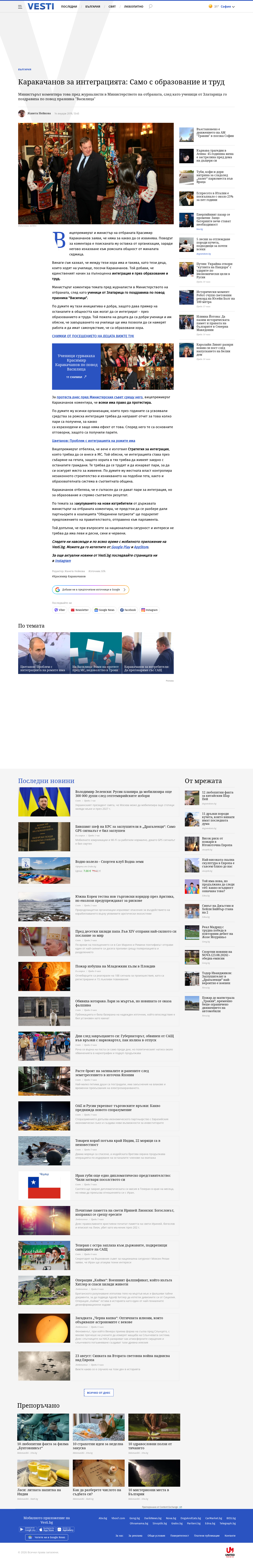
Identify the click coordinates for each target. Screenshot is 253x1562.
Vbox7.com (118, 1518)
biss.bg (200, 229)
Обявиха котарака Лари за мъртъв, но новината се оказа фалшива (123, 1003)
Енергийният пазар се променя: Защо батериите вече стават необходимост (214, 219)
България (92, 6)
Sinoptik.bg (160, 1523)
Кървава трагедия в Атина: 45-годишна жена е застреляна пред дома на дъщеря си (215, 155)
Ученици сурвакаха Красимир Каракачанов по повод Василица (76, 362)
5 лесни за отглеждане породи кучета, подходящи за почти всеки (213, 244)
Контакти (230, 1535)
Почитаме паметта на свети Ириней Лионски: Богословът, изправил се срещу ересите (124, 1212)
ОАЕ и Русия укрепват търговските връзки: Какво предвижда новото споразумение (117, 1107)
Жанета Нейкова (39, 113)
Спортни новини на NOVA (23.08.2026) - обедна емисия (217, 955)
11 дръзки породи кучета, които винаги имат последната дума (218, 819)
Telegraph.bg (228, 1523)
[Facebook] (235, 1540)
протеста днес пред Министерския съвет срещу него (100, 397)
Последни (69, 6)
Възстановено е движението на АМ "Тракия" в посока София (215, 132)
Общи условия (156, 1535)
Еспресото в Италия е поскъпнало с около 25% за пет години (215, 196)
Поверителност (179, 1535)
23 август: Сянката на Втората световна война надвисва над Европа (122, 1357)
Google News (106, 610)
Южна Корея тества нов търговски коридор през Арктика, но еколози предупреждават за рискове (124, 898)
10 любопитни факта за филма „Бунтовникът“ (43, 1446)
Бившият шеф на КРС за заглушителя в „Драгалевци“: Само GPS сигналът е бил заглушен (125, 828)
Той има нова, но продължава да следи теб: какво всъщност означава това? (218, 886)
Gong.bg (134, 1518)
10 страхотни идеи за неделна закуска (98, 1446)
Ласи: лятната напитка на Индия (39, 1492)
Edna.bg (210, 1523)
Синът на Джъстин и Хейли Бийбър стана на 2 (218, 909)
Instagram (63, 561)
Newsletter (82, 610)
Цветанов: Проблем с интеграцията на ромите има (93, 441)
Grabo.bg (177, 1523)
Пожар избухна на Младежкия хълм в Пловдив (115, 966)
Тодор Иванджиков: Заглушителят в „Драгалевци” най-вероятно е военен (217, 978)
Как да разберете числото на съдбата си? (97, 1492)
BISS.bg (231, 1518)
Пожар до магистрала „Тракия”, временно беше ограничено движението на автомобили (218, 1004)
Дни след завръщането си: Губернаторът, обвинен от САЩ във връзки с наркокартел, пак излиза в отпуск (124, 1038)
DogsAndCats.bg (191, 1518)
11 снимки (74, 377)
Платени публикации (206, 1535)
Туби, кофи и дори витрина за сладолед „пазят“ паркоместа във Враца (215, 177)
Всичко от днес (98, 1392)
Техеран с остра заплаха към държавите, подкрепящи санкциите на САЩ (121, 1247)
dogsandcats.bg (204, 253)
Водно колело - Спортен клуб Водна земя (109, 861)
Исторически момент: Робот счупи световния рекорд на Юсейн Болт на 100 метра (216, 297)
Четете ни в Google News (50, 1537)
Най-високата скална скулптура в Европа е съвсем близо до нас (218, 863)
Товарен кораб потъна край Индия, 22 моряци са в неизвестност (117, 1142)
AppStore (141, 547)
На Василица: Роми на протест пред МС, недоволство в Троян (95, 668)
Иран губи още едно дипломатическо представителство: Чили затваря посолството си (123, 1177)
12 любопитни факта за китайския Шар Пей (217, 795)
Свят (112, 6)
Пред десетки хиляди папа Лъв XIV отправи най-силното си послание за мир (125, 933)
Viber (62, 610)
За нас (119, 1535)
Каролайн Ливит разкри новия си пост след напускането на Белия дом (215, 349)
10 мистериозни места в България (148, 1492)
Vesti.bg (41, 6)
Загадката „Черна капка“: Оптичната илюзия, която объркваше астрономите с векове (119, 1320)
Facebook (130, 610)
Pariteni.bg (194, 1523)
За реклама (135, 1535)
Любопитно (133, 6)
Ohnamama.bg (139, 1523)
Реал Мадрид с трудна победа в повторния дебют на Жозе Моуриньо (217, 932)
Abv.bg (103, 1518)
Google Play (120, 547)
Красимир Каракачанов (70, 576)
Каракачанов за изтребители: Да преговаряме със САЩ (146, 668)
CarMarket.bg (213, 1518)
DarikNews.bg (153, 1518)
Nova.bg (171, 1518)
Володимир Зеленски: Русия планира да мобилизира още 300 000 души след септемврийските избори (123, 793)
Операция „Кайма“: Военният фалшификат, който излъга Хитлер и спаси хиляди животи (123, 1282)
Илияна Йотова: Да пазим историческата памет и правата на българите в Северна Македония (213, 323)
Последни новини (46, 781)
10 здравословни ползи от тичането (150, 1446)
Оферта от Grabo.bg (85, 866)
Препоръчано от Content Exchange (160, 1507)
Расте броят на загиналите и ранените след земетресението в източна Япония (112, 1073)
